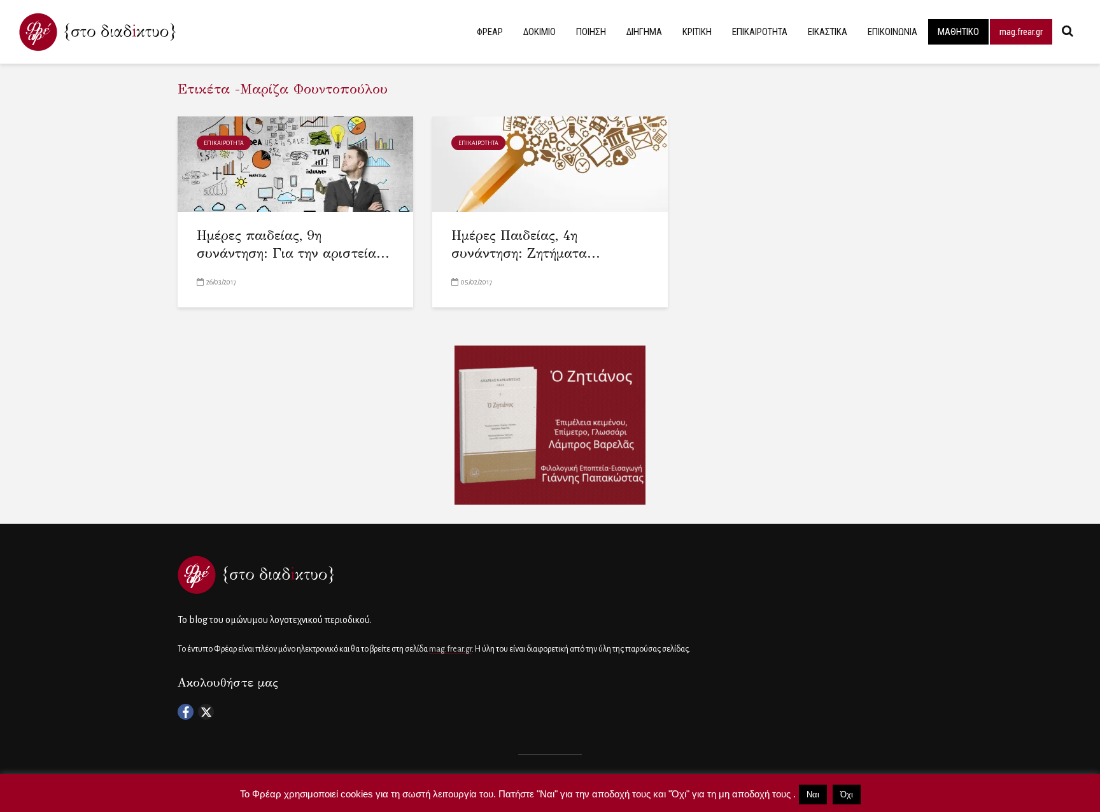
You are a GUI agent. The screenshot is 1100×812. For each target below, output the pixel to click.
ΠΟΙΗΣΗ (591, 32)
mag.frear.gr (1021, 32)
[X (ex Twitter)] (206, 712)
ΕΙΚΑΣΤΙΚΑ (827, 32)
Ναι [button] (813, 794)
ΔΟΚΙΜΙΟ (539, 32)
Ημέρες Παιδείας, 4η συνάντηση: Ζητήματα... (525, 244)
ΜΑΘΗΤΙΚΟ (958, 32)
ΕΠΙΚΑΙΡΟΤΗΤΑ (759, 32)
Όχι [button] (846, 794)
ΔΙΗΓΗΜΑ (644, 32)
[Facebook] (186, 712)
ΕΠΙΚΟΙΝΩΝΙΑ (892, 32)
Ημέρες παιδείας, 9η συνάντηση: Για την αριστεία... (293, 244)
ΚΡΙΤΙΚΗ (697, 32)
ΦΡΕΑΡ (490, 32)
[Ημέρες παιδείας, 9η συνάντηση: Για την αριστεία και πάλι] (295, 163)
